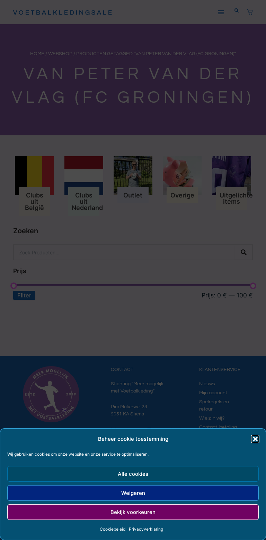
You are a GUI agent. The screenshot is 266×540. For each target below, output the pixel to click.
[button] (255, 439)
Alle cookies (133, 474)
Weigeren (133, 493)
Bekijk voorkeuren (133, 512)
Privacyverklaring (146, 529)
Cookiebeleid (112, 529)
